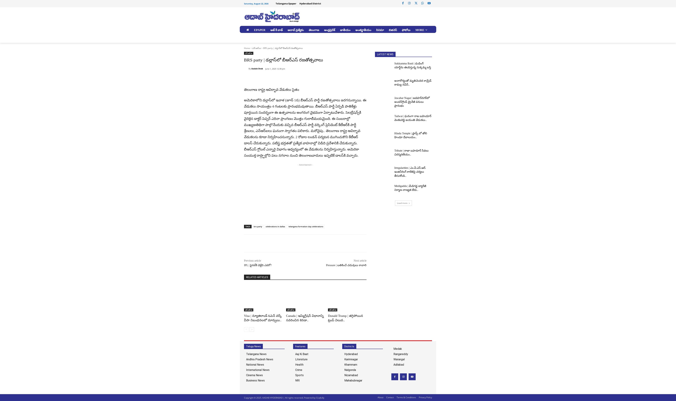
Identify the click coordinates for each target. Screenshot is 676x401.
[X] (416, 3)
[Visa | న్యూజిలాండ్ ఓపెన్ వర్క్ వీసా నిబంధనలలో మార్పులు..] (263, 297)
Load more (402, 203)
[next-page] (252, 329)
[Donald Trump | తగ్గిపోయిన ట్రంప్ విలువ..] (347, 297)
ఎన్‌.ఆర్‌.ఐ (256, 48)
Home (247, 48)
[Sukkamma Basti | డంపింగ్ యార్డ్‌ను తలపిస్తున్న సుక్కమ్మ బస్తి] (383, 68)
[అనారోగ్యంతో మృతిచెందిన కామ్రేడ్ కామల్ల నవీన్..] (383, 85)
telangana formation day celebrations (306, 226)
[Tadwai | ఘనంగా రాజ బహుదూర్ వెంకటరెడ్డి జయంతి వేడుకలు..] (383, 120)
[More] (280, 77)
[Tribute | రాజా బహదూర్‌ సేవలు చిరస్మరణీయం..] (383, 155)
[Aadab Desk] (246, 68)
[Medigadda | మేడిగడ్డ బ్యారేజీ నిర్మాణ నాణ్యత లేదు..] (383, 190)
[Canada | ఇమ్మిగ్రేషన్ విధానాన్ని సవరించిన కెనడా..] (305, 297)
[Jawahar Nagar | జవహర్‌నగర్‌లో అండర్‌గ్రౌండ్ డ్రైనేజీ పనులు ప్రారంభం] (383, 102)
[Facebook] (403, 3)
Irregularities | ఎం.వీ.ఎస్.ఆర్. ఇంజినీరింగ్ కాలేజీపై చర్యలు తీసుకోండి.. (410, 171)
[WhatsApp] (422, 3)
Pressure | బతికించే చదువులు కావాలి (346, 265)
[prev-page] (246, 329)
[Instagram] (409, 3)
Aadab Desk (257, 68)
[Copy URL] (263, 77)
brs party (258, 226)
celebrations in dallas (275, 226)
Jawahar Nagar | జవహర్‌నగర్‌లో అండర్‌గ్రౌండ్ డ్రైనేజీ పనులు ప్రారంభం (412, 101)
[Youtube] (429, 3)
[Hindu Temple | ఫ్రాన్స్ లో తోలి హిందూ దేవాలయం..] (383, 137)
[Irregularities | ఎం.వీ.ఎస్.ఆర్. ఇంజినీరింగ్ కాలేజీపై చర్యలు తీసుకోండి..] (383, 172)
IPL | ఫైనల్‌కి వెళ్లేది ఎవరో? (258, 265)
